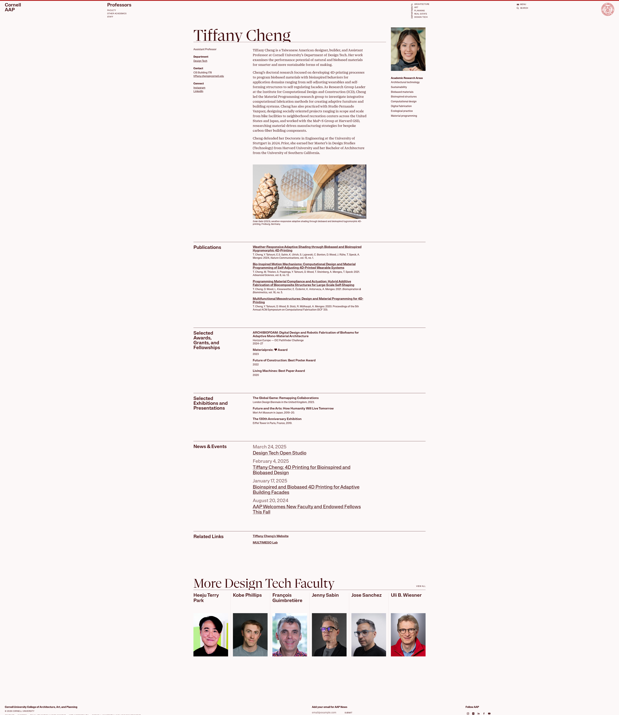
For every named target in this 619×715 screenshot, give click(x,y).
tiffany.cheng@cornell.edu (208, 76)
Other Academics (116, 14)
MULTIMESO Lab (265, 542)
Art (416, 8)
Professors (119, 5)
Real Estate (420, 14)
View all (421, 586)
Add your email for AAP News (329, 707)
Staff (110, 17)
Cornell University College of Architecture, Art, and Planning (41, 707)
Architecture (421, 4)
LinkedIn (198, 91)
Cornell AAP (13, 8)
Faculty (111, 10)
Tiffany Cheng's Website (271, 536)
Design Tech (421, 17)
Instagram (199, 88)
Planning (419, 11)
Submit (348, 713)
